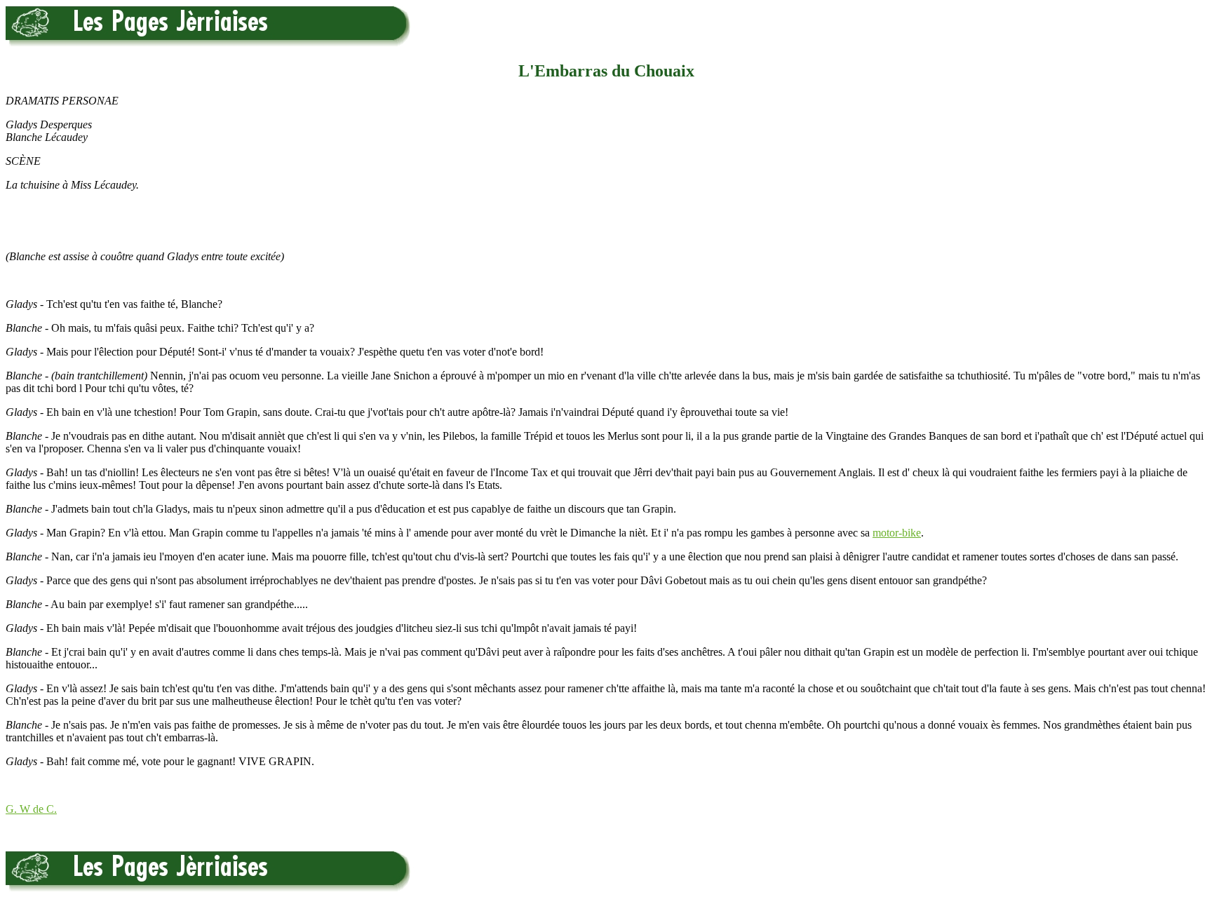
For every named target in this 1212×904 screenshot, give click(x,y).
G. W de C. (31, 809)
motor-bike (897, 533)
